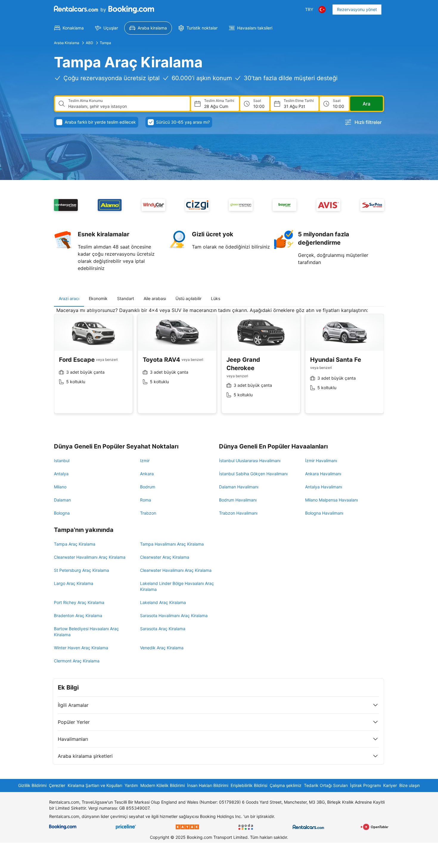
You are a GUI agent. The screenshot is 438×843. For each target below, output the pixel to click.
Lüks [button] (215, 298)
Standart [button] (125, 298)
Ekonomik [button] (98, 298)
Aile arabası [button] (155, 298)
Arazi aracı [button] (69, 298)
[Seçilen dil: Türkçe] (322, 9)
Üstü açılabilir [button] (188, 298)
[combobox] (126, 106)
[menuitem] (69, 28)
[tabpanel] (219, 365)
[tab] (69, 298)
